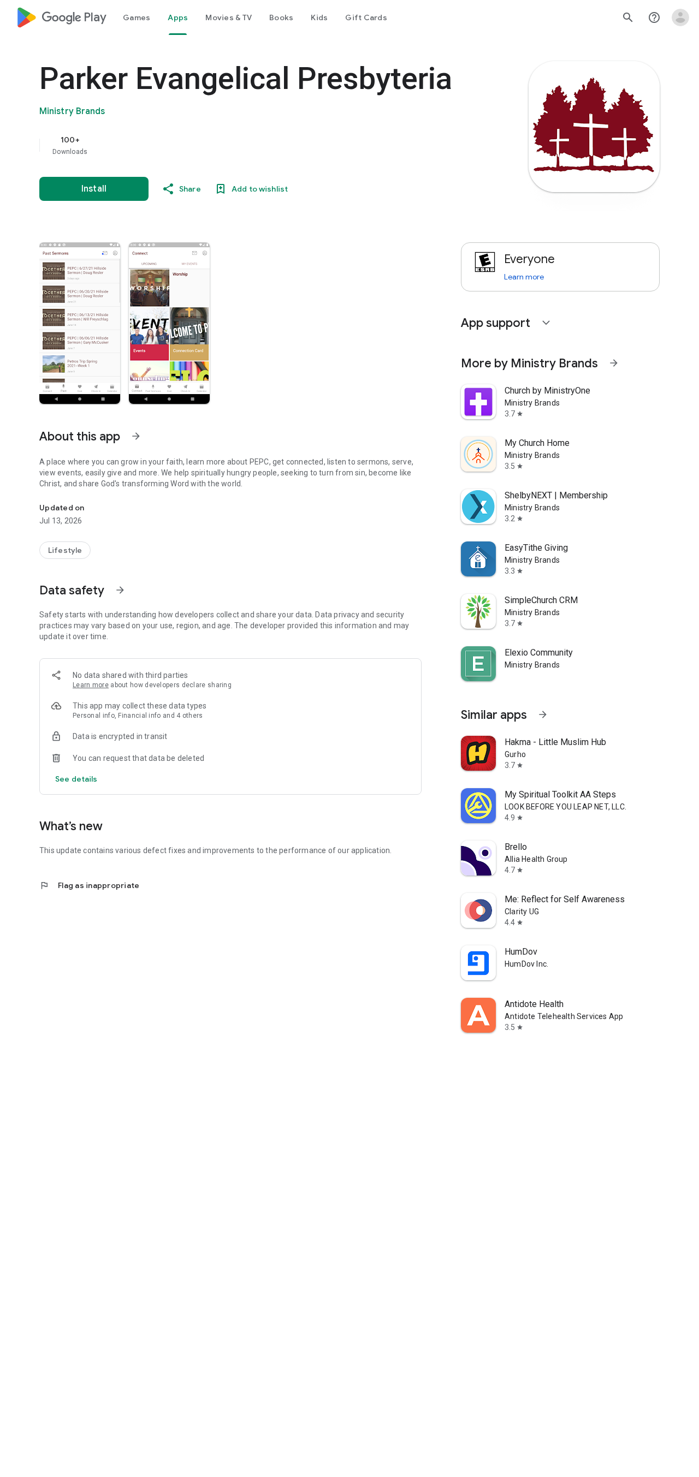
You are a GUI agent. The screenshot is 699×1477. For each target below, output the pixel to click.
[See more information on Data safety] (120, 590)
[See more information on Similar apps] (543, 714)
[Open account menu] (680, 17)
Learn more (91, 685)
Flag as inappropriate (89, 885)
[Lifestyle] (65, 550)
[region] (257, 145)
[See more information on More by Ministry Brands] (614, 363)
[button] (79, 323)
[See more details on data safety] (76, 779)
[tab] (136, 17)
